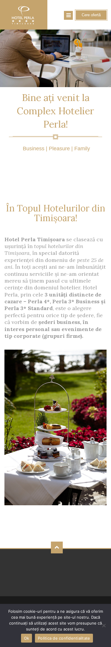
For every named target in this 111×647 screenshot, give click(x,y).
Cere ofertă (91, 15)
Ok (26, 638)
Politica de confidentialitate (64, 638)
